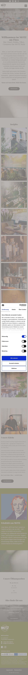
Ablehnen (14, 368)
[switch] (24, 341)
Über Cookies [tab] (22, 309)
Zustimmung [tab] (5, 309)
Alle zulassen (14, 358)
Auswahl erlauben (14, 363)
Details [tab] (14, 309)
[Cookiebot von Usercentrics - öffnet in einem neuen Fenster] (19, 305)
